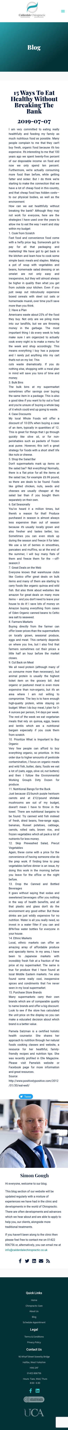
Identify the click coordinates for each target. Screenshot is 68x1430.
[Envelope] (41, 1261)
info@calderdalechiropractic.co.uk (26, 1250)
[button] (63, 11)
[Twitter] (27, 1261)
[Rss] (48, 1261)
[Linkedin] (34, 1261)
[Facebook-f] (20, 1261)
